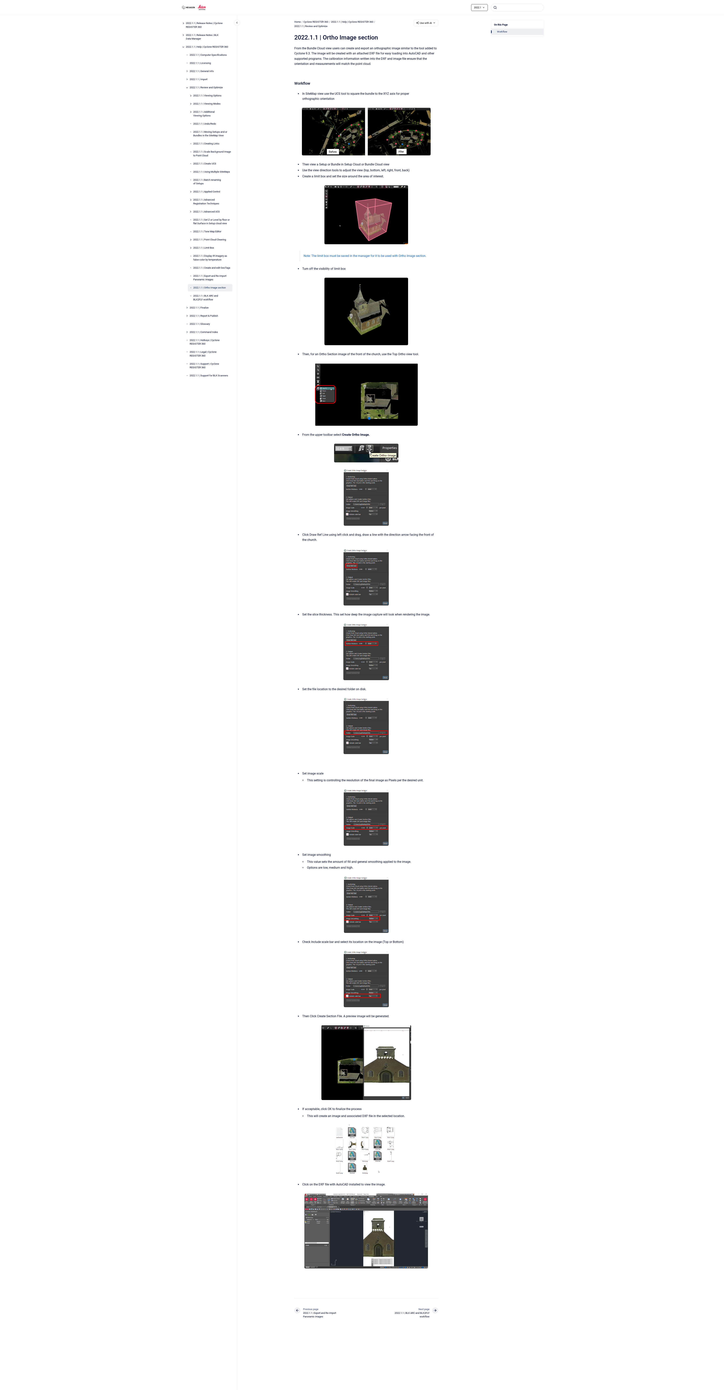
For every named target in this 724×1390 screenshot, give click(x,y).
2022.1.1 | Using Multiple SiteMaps (211, 171)
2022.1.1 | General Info (202, 71)
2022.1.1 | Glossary (200, 323)
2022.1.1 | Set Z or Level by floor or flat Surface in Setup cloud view (211, 221)
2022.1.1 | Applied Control (206, 191)
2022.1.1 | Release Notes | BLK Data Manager (202, 37)
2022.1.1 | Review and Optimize (206, 87)
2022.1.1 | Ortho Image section (209, 287)
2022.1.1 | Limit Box (203, 248)
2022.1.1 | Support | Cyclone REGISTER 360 (204, 365)
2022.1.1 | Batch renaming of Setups (207, 181)
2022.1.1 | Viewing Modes (207, 103)
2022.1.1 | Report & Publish (204, 315)
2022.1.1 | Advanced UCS (206, 211)
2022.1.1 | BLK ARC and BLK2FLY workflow (205, 298)
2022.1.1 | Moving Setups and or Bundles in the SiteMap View (210, 133)
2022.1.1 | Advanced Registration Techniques (206, 201)
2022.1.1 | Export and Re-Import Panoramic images (209, 277)
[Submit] (495, 8)
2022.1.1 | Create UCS (204, 163)
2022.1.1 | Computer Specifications (208, 55)
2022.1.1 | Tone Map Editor (207, 231)
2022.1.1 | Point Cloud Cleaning (209, 239)
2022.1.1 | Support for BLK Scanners (209, 375)
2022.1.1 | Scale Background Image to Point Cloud (212, 153)
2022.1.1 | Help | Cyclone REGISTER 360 (207, 47)
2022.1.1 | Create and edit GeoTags (211, 267)
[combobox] (517, 7)
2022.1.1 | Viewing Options (207, 95)
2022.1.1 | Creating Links (206, 143)
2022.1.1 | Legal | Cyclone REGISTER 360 (203, 354)
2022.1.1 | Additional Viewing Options (204, 114)
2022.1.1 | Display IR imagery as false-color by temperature (210, 258)
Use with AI (426, 23)
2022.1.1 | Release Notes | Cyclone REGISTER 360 (204, 25)
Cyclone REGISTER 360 (315, 21)
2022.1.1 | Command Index (204, 332)
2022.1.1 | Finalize (199, 307)
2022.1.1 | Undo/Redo (204, 123)
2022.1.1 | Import (198, 79)
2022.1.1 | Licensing (200, 63)
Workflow (502, 31)
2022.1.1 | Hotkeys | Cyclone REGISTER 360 (205, 342)
